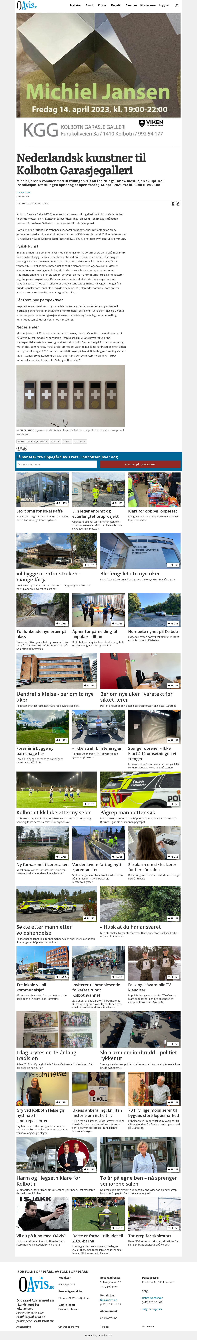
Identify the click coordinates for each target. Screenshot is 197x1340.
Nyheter (75, 5)
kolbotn (79, 441)
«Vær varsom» (44, 1321)
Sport (89, 5)
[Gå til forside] (27, 5)
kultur (55, 441)
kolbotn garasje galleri (33, 441)
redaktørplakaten (28, 1317)
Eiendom (131, 5)
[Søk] (176, 5)
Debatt (115, 5)
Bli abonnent (148, 5)
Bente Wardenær (152, 1298)
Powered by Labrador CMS (98, 1335)
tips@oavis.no (108, 1300)
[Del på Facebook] (173, 203)
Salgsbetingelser (152, 1309)
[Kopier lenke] (178, 203)
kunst (67, 441)
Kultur (102, 5)
